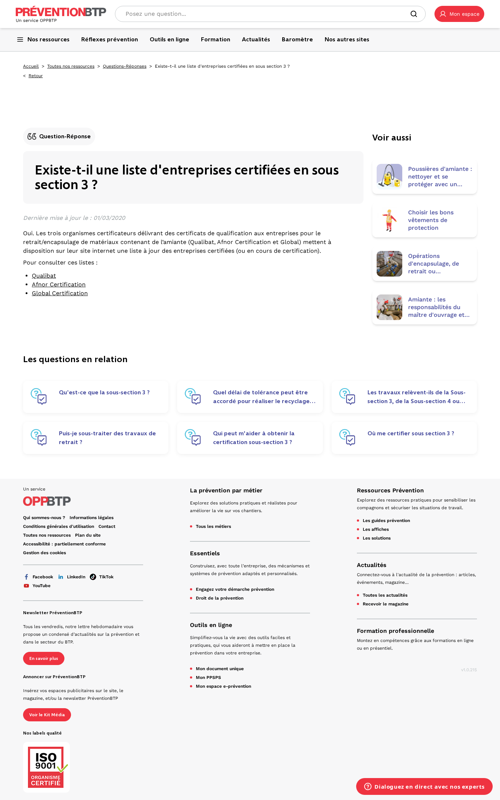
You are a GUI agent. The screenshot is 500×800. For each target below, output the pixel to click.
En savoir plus (43, 658)
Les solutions (377, 538)
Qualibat (44, 275)
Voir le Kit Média (47, 714)
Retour (36, 76)
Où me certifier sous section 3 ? (410, 433)
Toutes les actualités (385, 595)
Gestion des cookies (44, 552)
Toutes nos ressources (70, 66)
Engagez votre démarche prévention (235, 589)
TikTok (106, 576)
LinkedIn (76, 576)
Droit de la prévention (219, 598)
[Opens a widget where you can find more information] (424, 787)
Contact (106, 526)
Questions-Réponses (124, 66)
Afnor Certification (59, 284)
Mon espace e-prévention (223, 686)
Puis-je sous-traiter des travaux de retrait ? (107, 437)
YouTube (42, 585)
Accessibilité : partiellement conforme (64, 544)
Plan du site (88, 535)
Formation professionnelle (395, 630)
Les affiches (376, 529)
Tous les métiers (213, 526)
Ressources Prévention (390, 490)
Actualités (372, 564)
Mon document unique (220, 668)
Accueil (31, 66)
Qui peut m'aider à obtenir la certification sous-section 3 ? (254, 437)
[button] (459, 14)
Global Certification (60, 293)
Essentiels (205, 553)
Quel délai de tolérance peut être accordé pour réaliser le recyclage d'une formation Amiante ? (261, 397)
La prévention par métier (226, 490)
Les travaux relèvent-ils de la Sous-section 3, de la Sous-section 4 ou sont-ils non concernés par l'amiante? (416, 397)
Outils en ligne (211, 624)
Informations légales (91, 517)
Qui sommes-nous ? (44, 517)
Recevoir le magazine (385, 603)
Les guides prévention (386, 520)
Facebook (43, 576)
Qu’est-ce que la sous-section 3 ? (104, 392)
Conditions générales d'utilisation (58, 526)
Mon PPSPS (208, 677)
